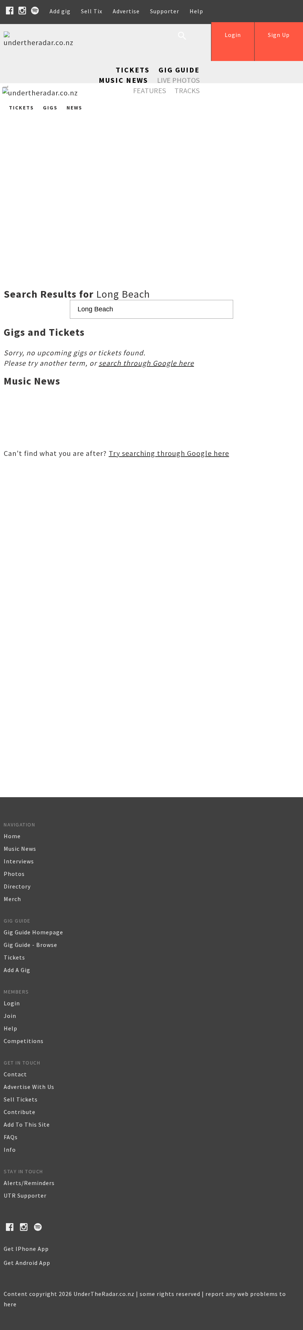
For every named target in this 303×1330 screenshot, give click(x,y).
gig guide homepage (33, 932)
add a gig (17, 970)
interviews (19, 861)
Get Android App (27, 1262)
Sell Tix (91, 11)
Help (196, 11)
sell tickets (21, 1099)
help (10, 1028)
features (149, 90)
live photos (178, 80)
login (12, 1003)
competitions (24, 1041)
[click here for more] (151, 180)
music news (20, 848)
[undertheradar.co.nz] (41, 42)
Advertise (126, 11)
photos (14, 873)
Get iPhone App (26, 1248)
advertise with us (29, 1086)
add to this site (27, 1124)
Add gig (60, 11)
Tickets (133, 69)
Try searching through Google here (169, 453)
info (10, 1149)
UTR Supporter (25, 1195)
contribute (19, 1112)
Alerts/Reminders (29, 1183)
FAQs (11, 1137)
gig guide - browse (30, 944)
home (12, 836)
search (188, 41)
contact (15, 1074)
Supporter (164, 11)
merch (12, 899)
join (10, 1015)
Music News (123, 80)
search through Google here (146, 363)
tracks (187, 90)
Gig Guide (179, 69)
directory (17, 886)
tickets (14, 957)
